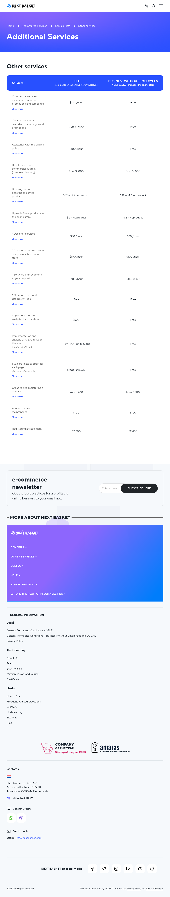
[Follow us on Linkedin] (128, 868)
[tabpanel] (85, 251)
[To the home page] (21, 6)
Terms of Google (154, 888)
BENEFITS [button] (17, 547)
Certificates (14, 679)
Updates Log (14, 712)
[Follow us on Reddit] (152, 868)
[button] (17, 109)
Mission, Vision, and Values (22, 674)
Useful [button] (16, 566)
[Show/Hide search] (153, 5)
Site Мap (12, 717)
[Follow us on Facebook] (92, 868)
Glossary (12, 707)
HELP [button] (14, 575)
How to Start (14, 696)
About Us (12, 658)
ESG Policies (14, 669)
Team (10, 663)
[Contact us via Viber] (21, 818)
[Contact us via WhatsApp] (11, 818)
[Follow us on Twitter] (104, 868)
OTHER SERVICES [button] (22, 557)
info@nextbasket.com (29, 838)
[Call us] (146, 5)
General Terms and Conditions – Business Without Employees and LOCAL (51, 636)
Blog (9, 723)
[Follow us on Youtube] (140, 868)
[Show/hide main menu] (161, 5)
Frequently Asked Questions (24, 701)
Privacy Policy (15, 641)
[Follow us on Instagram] (116, 868)
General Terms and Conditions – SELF (29, 630)
